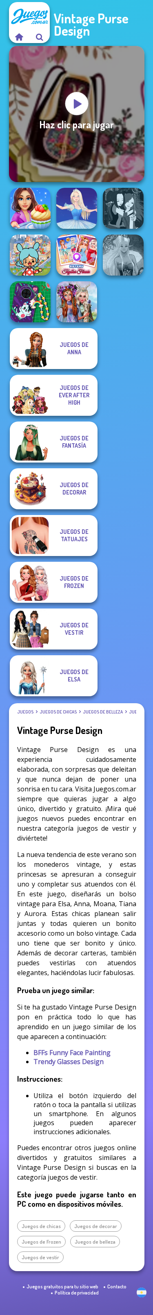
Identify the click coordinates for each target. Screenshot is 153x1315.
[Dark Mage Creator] (123, 255)
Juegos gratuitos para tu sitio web (62, 1286)
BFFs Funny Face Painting (72, 1052)
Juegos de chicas (58, 712)
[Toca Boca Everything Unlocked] (30, 255)
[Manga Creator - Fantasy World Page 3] (123, 208)
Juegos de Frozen (41, 1241)
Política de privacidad (77, 1293)
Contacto (116, 1286)
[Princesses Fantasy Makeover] (76, 301)
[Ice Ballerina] (76, 208)
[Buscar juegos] (39, 37)
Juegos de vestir (40, 1257)
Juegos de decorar (95, 1226)
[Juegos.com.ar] (19, 37)
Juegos (25, 712)
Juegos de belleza (103, 712)
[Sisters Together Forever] (76, 255)
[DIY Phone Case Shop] (30, 301)
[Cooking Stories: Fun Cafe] (30, 208)
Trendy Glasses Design (68, 1061)
